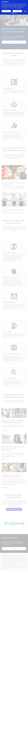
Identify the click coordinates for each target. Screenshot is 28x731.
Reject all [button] (17, 11)
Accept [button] (6, 11)
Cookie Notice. (18, 7)
